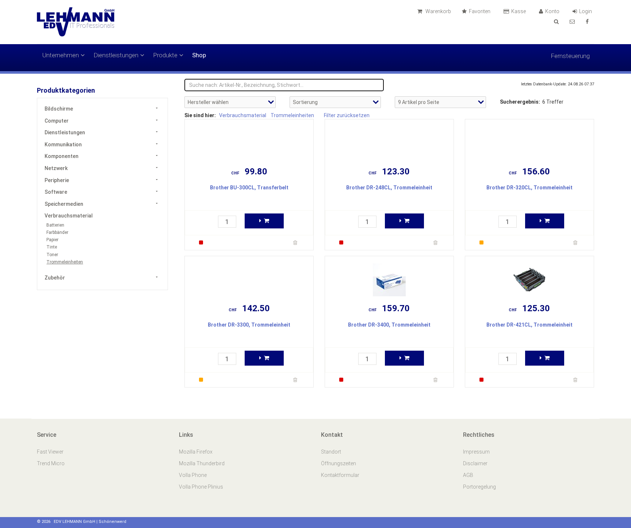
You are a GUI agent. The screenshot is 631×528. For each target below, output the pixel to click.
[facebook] (587, 21)
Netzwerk (56, 168)
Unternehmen (60, 55)
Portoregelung (479, 487)
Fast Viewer (51, 452)
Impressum (476, 452)
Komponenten (62, 156)
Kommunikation (63, 144)
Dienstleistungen (115, 55)
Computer (57, 121)
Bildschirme (59, 109)
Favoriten (480, 11)
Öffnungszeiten (338, 463)
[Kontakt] (572, 21)
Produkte (165, 55)
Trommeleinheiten (64, 262)
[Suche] (556, 21)
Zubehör (55, 278)
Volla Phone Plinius (201, 487)
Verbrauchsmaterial (69, 216)
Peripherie (57, 180)
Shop (199, 55)
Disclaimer (475, 463)
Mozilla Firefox (196, 452)
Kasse (519, 11)
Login (586, 11)
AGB (468, 475)
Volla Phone (193, 475)
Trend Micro (51, 463)
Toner (52, 254)
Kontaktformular (340, 475)
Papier (52, 239)
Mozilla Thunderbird (202, 463)
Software (56, 192)
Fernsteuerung (570, 55)
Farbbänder (57, 232)
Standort (331, 452)
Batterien (55, 225)
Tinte (51, 247)
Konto (553, 11)
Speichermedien (64, 204)
